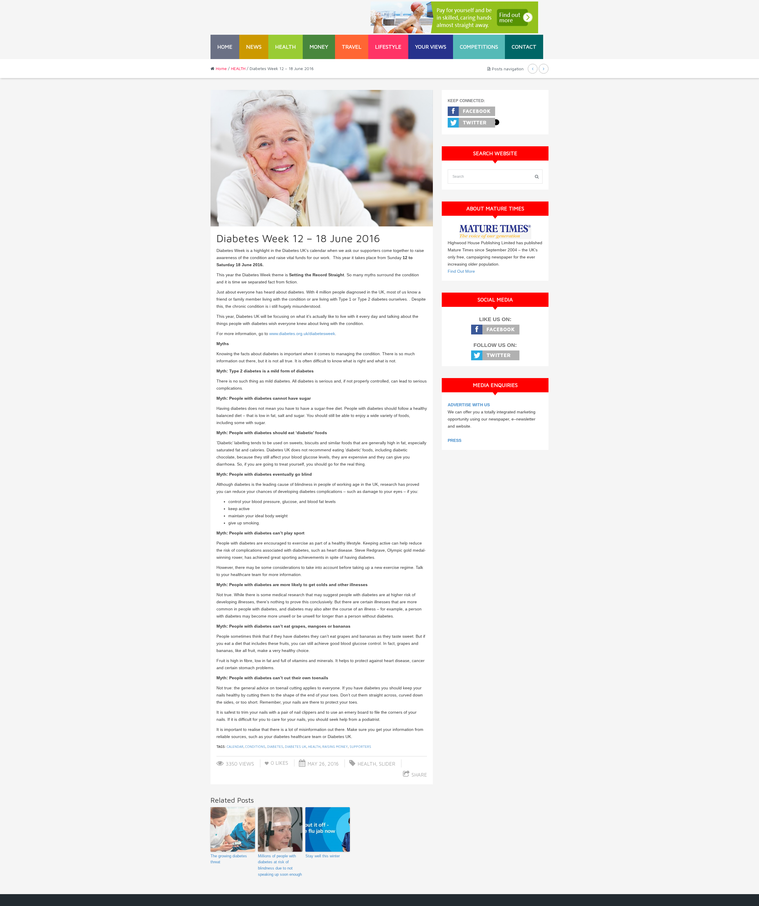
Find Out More (461, 271)
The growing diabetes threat (229, 859)
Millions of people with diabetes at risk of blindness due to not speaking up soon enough (280, 865)
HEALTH (285, 47)
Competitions (479, 47)
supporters (360, 746)
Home (224, 47)
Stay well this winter (322, 856)
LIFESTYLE (388, 47)
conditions (255, 746)
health (314, 746)
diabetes (275, 746)
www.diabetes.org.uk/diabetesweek (302, 333)
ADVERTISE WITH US (469, 404)
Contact (524, 47)
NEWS (253, 47)
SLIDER (387, 764)
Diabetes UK (295, 746)
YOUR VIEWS (430, 47)
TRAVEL (351, 47)
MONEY (319, 47)
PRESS (454, 440)
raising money (335, 746)
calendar (235, 746)
